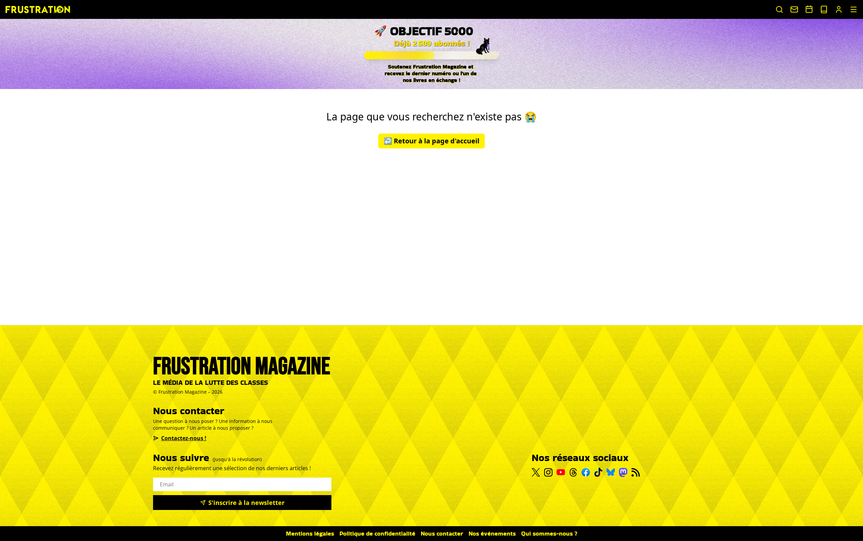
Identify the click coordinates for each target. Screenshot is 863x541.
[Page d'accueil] (37, 9)
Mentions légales (310, 533)
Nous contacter (442, 533)
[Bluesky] (610, 472)
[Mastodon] (623, 472)
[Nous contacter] (794, 9)
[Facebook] (586, 472)
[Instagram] (548, 472)
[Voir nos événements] (809, 9)
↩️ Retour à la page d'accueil (431, 140)
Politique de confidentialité (377, 533)
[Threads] (573, 472)
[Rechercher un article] (779, 9)
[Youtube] (561, 472)
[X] (536, 472)
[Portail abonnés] (839, 9)
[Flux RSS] (635, 472)
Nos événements (492, 533)
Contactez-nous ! (183, 438)
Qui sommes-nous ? (549, 533)
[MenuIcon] (854, 9)
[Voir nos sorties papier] (824, 9)
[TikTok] (598, 472)
